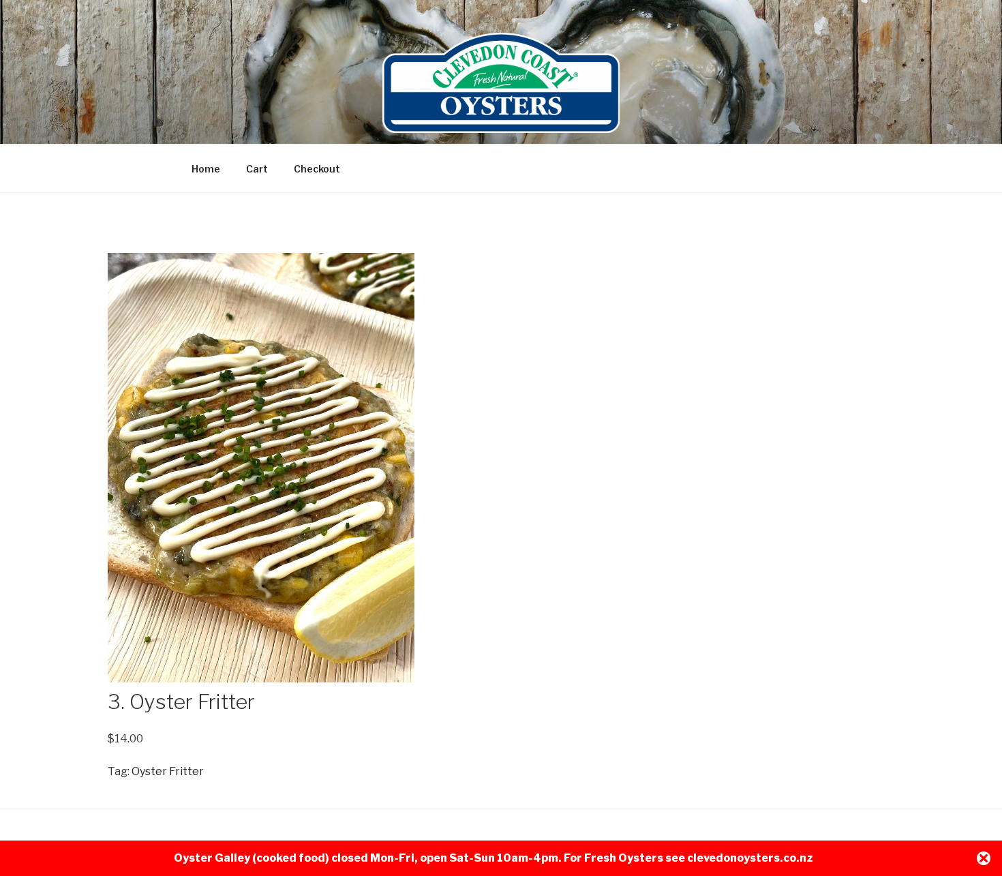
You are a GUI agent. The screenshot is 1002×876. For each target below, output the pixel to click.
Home (206, 169)
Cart (257, 169)
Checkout (317, 169)
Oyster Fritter (168, 771)
